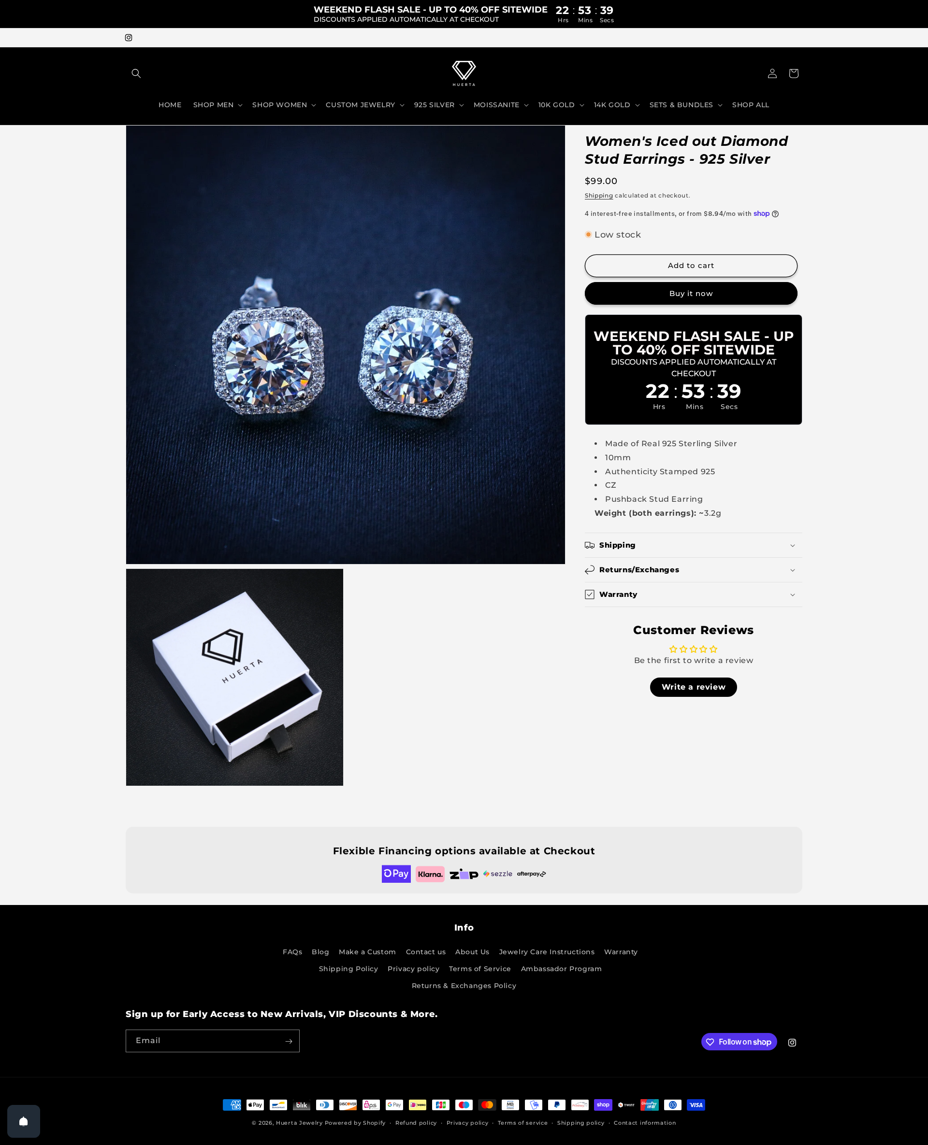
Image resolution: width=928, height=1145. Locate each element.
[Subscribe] (288, 1041)
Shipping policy (581, 1122)
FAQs (292, 951)
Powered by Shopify (355, 1122)
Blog (320, 951)
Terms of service (523, 1122)
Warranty (621, 951)
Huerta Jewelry (299, 1122)
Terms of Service (480, 968)
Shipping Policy (348, 968)
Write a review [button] (693, 687)
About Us (472, 951)
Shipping (599, 195)
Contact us (426, 951)
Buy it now (691, 293)
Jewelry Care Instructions (547, 951)
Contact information (645, 1122)
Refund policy (416, 1122)
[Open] (23, 1121)
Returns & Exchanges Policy (464, 985)
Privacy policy (413, 968)
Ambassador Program (561, 968)
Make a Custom (367, 951)
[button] (136, 73)
